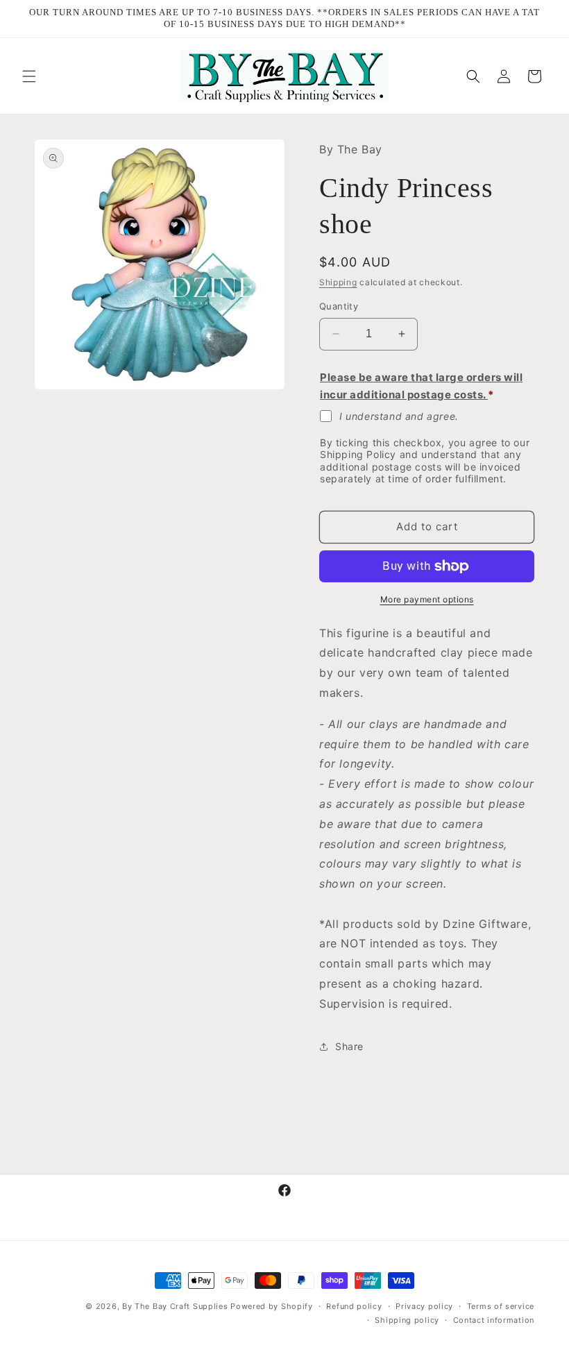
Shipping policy (407, 1320)
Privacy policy (424, 1306)
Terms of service (500, 1306)
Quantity (338, 306)
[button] (29, 76)
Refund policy (354, 1306)
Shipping (338, 282)
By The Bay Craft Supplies (176, 1306)
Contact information (493, 1320)
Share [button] (349, 1046)
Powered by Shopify (271, 1306)
